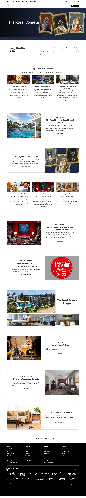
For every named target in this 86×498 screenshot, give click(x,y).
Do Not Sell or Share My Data (68, 455)
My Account (27, 451)
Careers (45, 458)
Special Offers (24, 1)
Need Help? (27, 453)
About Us (45, 448)
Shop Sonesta (28, 460)
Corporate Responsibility (49, 462)
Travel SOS (27, 455)
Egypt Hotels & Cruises (12, 455)
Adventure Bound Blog (12, 462)
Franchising (46, 455)
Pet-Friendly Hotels (11, 460)
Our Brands (18, 1)
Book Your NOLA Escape (26, 274)
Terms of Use (64, 453)
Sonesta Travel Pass (48, 451)
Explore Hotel (19, 100)
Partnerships (46, 453)
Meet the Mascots (26, 166)
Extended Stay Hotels (11, 458)
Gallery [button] (44, 38)
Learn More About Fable (60, 422)
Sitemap (63, 458)
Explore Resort (60, 133)
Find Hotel (74, 6)
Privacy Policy (64, 448)
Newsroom (46, 460)
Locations (9, 451)
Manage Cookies (65, 451)
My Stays (73, 1)
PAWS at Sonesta (29, 458)
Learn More (60, 352)
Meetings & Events (32, 1)
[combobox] (19, 6)
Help (78, 1)
